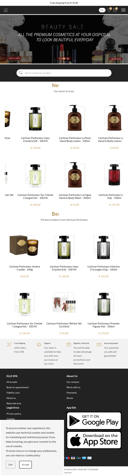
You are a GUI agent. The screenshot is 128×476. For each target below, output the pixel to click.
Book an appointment (17, 387)
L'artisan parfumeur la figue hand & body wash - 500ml (64, 196)
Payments (71, 392)
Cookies (10, 418)
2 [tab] (64, 58)
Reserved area (13, 403)
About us (11, 398)
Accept (25, 464)
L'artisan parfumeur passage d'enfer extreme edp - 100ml (104, 325)
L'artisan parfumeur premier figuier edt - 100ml (65, 325)
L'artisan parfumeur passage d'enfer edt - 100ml (104, 268)
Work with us (73, 387)
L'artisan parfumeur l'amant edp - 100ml (104, 196)
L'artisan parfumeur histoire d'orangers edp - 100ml (65, 268)
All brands (11, 381)
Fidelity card (13, 392)
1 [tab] (60, 58)
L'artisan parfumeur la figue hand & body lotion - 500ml (103, 139)
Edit (10, 464)
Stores (69, 398)
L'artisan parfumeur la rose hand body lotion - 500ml (64, 139)
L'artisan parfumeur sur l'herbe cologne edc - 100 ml (24, 196)
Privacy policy (13, 413)
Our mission (72, 381)
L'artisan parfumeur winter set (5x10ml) (25, 325)
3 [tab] (68, 58)
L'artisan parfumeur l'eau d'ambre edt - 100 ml (24, 139)
